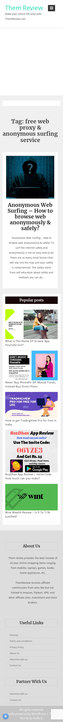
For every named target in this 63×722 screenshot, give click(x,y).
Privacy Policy (17, 647)
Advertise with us (18, 659)
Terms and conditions (21, 641)
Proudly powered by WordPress (25, 714)
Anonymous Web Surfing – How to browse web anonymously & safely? (30, 217)
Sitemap (14, 635)
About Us (14, 653)
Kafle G (38, 718)
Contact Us (15, 665)
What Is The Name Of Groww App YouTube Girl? (27, 343)
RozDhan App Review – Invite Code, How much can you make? (28, 476)
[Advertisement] (31, 62)
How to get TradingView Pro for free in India (31, 422)
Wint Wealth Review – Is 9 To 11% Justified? (27, 514)
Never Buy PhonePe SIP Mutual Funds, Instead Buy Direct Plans (30, 384)
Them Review (24, 8)
